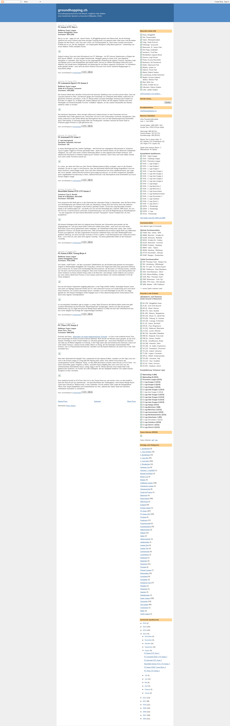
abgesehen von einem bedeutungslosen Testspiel (90, 337)
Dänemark (143, 495)
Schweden (143, 580)
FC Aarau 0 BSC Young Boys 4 (72, 253)
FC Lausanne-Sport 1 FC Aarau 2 (73, 83)
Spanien (143, 592)
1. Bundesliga (145, 449)
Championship (145, 489)
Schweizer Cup (145, 583)
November (148, 640)
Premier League (145, 570)
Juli (146, 675)
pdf (153, 440)
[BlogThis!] (85, 72)
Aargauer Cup (145, 467)
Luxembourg (144, 555)
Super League (145, 598)
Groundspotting (145, 526)
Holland (142, 533)
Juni (146, 679)
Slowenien (143, 589)
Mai (146, 682)
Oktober (148, 643)
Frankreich (144, 520)
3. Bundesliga (145, 464)
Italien (142, 536)
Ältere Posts (131, 401)
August (147, 650)
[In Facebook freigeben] (89, 72)
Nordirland (143, 558)
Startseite (97, 401)
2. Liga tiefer (144, 461)
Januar (147, 693)
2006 (145, 719)
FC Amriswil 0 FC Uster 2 (69, 137)
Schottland (144, 576)
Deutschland (144, 498)
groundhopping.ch (72, 10)
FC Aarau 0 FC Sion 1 (67, 27)
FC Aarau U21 (145, 514)
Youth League (145, 614)
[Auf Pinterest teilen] (91, 72)
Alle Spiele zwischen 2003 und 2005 (152, 218)
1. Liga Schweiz (145, 452)
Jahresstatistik (145, 539)
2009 (145, 708)
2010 (145, 705)
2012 (145, 698)
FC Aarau (143, 511)
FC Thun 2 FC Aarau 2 (68, 325)
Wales (142, 611)
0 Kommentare (77, 72)
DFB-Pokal (144, 502)
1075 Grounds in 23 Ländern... (150, 94)
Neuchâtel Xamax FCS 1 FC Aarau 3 (74, 191)
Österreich (143, 564)
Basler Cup (144, 477)
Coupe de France (146, 492)
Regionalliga (144, 573)
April (146, 686)
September (149, 647)
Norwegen (143, 561)
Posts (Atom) (70, 406)
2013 (145, 634)
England (143, 505)
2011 (145, 701)
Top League (144, 604)
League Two (144, 548)
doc (156, 440)
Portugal (143, 567)
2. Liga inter (144, 458)
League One (144, 545)
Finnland (143, 517)
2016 (145, 623)
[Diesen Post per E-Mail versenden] (82, 72)
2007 (145, 715)
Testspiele (143, 601)
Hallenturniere (145, 530)
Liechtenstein (145, 551)
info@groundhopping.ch (148, 111)
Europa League (145, 508)
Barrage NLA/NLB (146, 473)
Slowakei (143, 586)
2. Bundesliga (145, 455)
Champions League (147, 486)
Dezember (148, 636)
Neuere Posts (62, 401)
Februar (147, 689)
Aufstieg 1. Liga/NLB (147, 470)
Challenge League (146, 483)
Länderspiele (144, 542)
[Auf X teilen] (87, 72)
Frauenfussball (145, 523)
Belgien (142, 480)
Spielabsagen (145, 595)
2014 (145, 630)
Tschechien (144, 608)
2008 (145, 712)
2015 (145, 627)
